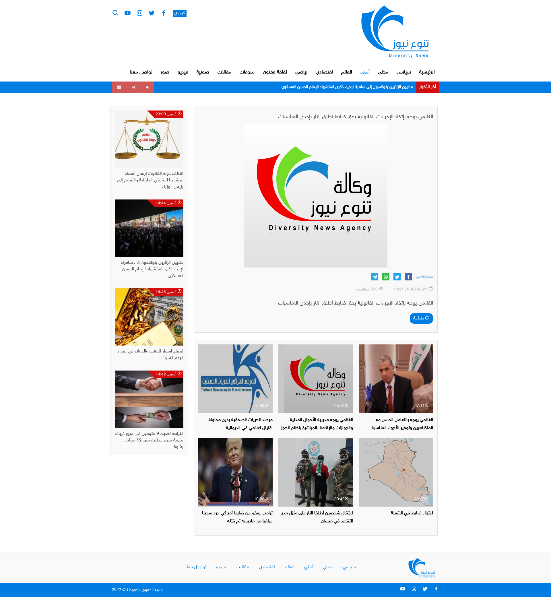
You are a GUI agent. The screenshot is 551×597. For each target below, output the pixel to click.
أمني (365, 72)
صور (165, 72)
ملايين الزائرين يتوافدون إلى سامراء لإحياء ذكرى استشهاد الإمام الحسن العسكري (347, 87)
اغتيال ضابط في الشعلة (412, 513)
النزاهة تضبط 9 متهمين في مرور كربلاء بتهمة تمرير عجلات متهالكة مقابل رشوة (149, 440)
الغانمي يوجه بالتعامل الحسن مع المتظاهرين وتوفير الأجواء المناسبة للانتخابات (402, 427)
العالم (346, 72)
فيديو (183, 72)
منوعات (247, 72)
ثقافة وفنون (275, 72)
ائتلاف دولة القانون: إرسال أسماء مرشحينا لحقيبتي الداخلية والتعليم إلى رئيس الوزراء (150, 180)
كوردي (179, 13)
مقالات (224, 72)
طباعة (419, 318)
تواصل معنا (141, 72)
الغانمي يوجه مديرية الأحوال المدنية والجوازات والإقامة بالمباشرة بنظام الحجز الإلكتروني (317, 427)
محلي (383, 72)
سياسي (404, 72)
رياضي (301, 72)
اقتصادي (324, 72)
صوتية (203, 72)
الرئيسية (427, 72)
